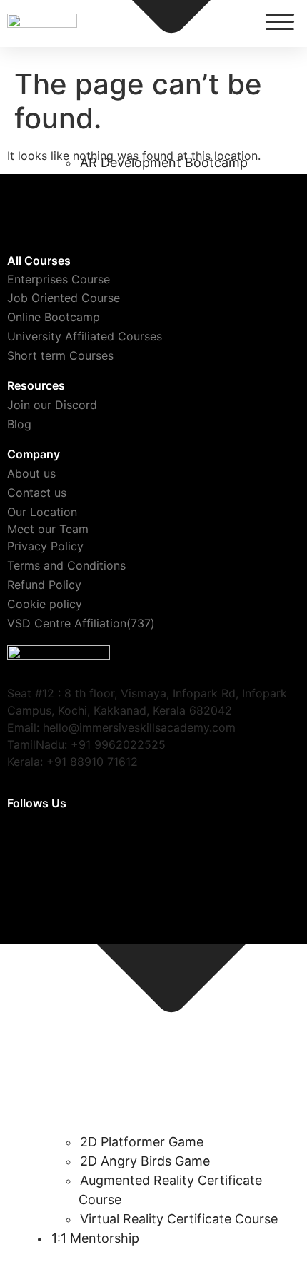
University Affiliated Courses (84, 336)
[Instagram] (83, 843)
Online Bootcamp (53, 317)
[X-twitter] (25, 843)
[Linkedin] (259, 843)
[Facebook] (142, 843)
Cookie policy (44, 604)
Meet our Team (48, 529)
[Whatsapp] (200, 843)
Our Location (42, 512)
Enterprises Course (58, 279)
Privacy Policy (45, 546)
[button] (280, 21)
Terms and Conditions (66, 565)
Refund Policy (44, 584)
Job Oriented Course (63, 298)
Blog (19, 424)
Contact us (36, 492)
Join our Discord (52, 405)
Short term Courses (60, 355)
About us (31, 473)
